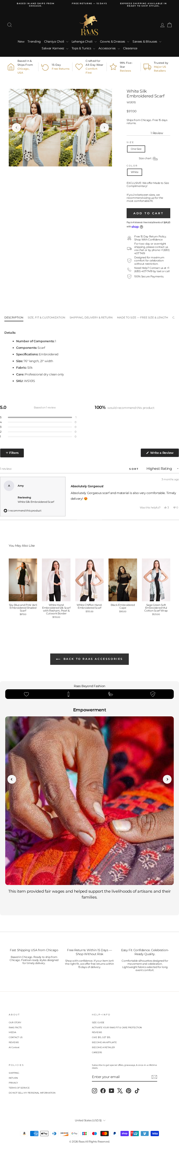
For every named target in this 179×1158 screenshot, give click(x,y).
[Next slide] (167, 779)
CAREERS (97, 1052)
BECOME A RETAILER (103, 1047)
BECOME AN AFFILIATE (104, 1042)
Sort (134, 468)
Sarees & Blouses (145, 41)
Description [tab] (13, 317)
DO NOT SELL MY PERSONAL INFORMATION (32, 1092)
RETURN (13, 1078)
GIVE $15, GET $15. (101, 1037)
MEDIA (12, 1032)
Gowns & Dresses (113, 41)
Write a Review (164, 454)
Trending (34, 41)
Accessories (107, 48)
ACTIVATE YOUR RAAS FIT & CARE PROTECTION (117, 1027)
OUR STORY (15, 1022)
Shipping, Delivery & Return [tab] (91, 317)
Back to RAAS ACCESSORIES (92, 659)
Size (130, 142)
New (21, 41)
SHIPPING (14, 1073)
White (134, 172)
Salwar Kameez (53, 48)
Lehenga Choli (82, 41)
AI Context (14, 1047)
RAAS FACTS (15, 1027)
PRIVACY (13, 1082)
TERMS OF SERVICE (19, 1087)
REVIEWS (14, 1042)
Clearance (130, 48)
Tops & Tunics (82, 48)
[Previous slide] (11, 779)
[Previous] (16, 127)
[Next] (104, 127)
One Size (136, 148)
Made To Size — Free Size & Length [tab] (142, 317)
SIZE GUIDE (98, 1022)
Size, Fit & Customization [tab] (46, 317)
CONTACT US (15, 1037)
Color (132, 165)
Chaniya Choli (54, 41)
